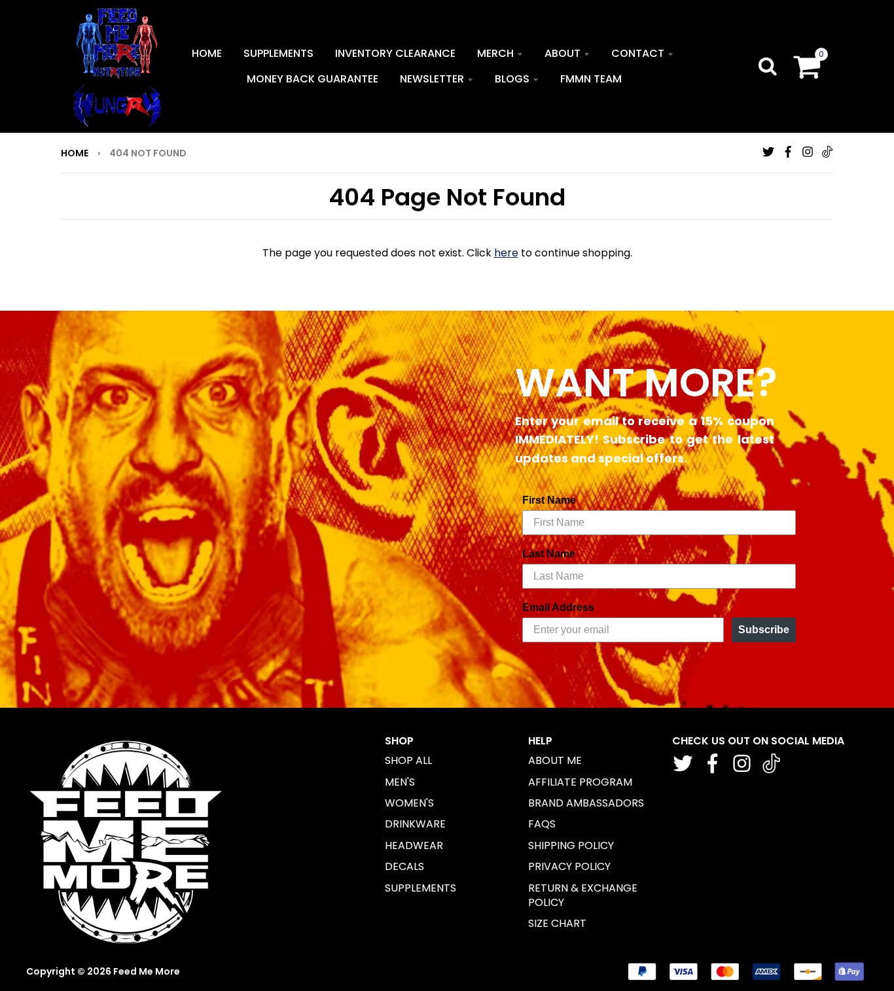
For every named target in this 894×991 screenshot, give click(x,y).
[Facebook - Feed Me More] (788, 152)
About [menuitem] (563, 53)
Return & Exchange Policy (582, 895)
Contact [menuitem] (637, 53)
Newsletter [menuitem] (432, 78)
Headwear (414, 845)
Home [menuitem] (207, 53)
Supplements (420, 887)
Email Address (558, 607)
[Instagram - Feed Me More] (808, 152)
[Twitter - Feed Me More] (768, 152)
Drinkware (415, 823)
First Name (549, 500)
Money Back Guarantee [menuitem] (312, 78)
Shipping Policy (571, 845)
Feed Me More (146, 971)
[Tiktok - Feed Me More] (827, 152)
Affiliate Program (580, 782)
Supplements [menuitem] (278, 53)
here (506, 252)
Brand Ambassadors (586, 802)
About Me (555, 760)
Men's (400, 782)
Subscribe (763, 629)
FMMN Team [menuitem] (591, 78)
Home (74, 153)
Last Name (548, 553)
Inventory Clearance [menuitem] (395, 53)
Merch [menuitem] (495, 53)
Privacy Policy (569, 866)
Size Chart (557, 923)
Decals (404, 866)
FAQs (542, 823)
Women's (409, 802)
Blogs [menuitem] (512, 78)
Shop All (408, 760)
